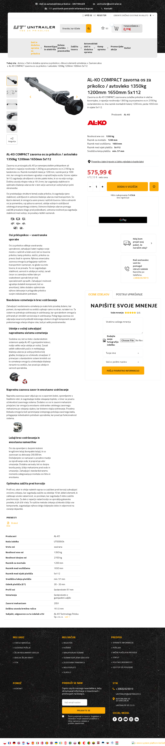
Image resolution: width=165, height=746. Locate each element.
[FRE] (9, 742)
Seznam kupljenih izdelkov (76, 658)
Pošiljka (117, 648)
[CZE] (28, 742)
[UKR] (56, 742)
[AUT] (65, 742)
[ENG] (18, 742)
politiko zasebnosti (122, 662)
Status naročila (22, 643)
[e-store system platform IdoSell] (148, 742)
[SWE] (70, 742)
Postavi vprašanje (129, 294)
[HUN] (117, 742)
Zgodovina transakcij (74, 662)
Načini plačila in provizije (125, 652)
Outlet (127, 48)
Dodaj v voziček (127, 187)
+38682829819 (140, 278)
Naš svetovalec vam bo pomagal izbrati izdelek (141, 269)
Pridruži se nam (72, 683)
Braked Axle (12, 524)
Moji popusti (69, 667)
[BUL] (107, 742)
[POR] (89, 742)
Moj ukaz (18, 637)
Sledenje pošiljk (22, 648)
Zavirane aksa (95, 63)
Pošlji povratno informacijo (123, 370)
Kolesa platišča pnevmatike (64, 47)
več (66, 616)
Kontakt (108, 8)
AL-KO (127, 114)
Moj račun (68, 637)
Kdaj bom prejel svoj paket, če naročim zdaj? (140, 243)
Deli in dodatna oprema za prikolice (35, 48)
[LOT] (98, 742)
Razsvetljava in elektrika (50, 48)
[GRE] (112, 742)
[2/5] (128, 313)
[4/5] (132, 313)
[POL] (4, 742)
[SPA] (32, 742)
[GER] (14, 742)
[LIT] (93, 742)
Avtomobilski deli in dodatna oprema (90, 48)
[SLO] (75, 742)
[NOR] (51, 742)
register (101, 15)
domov (21, 63)
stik (16, 662)
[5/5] (135, 313)
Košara (67, 648)
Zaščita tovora (74, 48)
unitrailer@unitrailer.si (109, 4)
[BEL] (79, 742)
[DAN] (42, 742)
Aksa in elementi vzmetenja (73, 63)
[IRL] (60, 742)
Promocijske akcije (117, 48)
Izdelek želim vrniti (23, 658)
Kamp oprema (101, 48)
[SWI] (84, 742)
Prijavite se (83, 710)
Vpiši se (89, 15)
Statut (116, 657)
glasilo (67, 672)
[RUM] (46, 742)
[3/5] (130, 313)
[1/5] (126, 313)
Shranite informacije (123, 643)
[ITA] (37, 742)
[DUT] (23, 742)
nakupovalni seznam (73, 653)
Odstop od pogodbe (123, 667)
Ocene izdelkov (98, 294)
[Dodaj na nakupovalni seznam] (154, 186)
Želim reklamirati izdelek (26, 653)
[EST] (103, 742)
